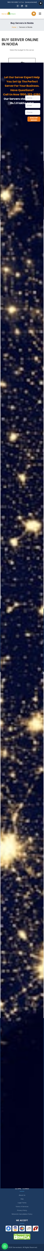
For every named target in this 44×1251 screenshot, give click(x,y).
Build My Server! (34, 119)
